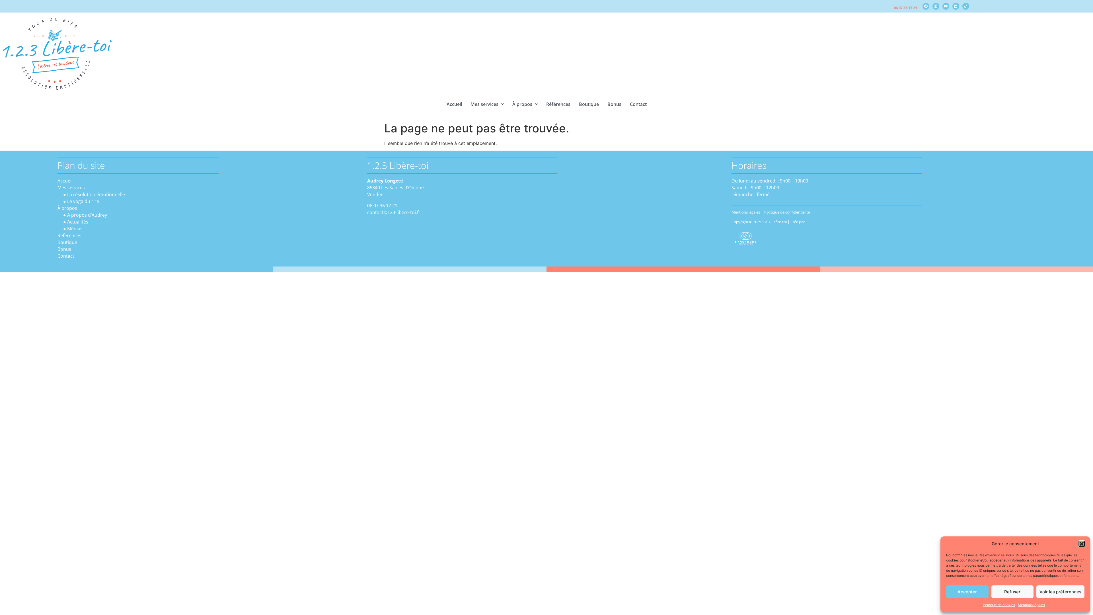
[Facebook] (926, 6)
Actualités (77, 222)
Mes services (484, 104)
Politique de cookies (999, 605)
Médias (75, 229)
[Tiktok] (965, 6)
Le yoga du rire (83, 201)
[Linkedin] (955, 6)
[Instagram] (935, 6)
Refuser (1012, 591)
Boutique (589, 104)
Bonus (614, 104)
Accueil (454, 104)
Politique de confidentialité (787, 212)
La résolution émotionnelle (96, 194)
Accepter (967, 591)
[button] (1081, 544)
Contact (638, 104)
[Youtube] (945, 6)
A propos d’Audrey (87, 215)
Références (558, 104)
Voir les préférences (1060, 591)
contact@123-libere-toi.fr (393, 212)
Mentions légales (1031, 605)
